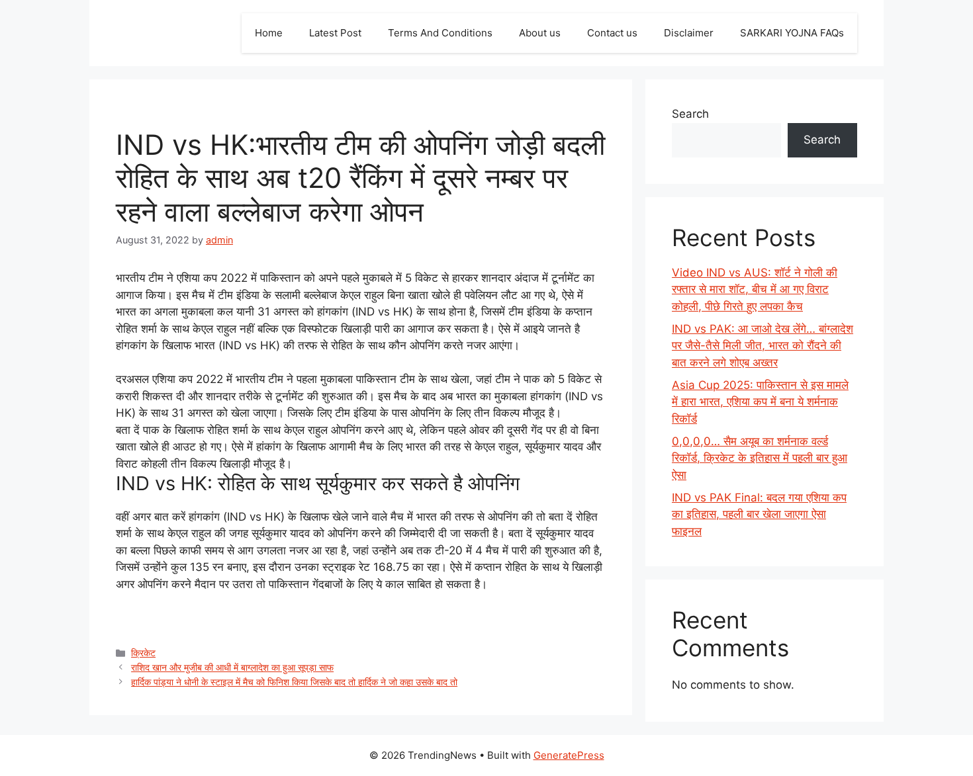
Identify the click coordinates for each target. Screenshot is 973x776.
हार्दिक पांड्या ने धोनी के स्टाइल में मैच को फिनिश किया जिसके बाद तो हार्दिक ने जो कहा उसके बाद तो (294, 681)
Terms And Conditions (440, 32)
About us (540, 32)
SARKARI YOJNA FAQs (792, 32)
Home (269, 32)
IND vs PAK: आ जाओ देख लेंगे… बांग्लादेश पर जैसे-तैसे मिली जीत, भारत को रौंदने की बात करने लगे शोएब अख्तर (762, 345)
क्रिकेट (143, 652)
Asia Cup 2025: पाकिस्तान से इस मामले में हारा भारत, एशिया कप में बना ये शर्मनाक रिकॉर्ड (760, 401)
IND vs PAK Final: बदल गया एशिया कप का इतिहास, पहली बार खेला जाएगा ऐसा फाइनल (759, 514)
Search (690, 113)
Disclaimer (689, 32)
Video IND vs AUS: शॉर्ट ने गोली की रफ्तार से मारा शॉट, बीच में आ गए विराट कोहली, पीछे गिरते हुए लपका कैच (754, 289)
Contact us (612, 32)
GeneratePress (568, 755)
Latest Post (335, 32)
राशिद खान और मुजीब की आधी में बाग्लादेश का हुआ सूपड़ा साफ (232, 667)
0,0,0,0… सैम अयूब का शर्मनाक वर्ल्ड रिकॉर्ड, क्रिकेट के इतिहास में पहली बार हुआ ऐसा (759, 458)
